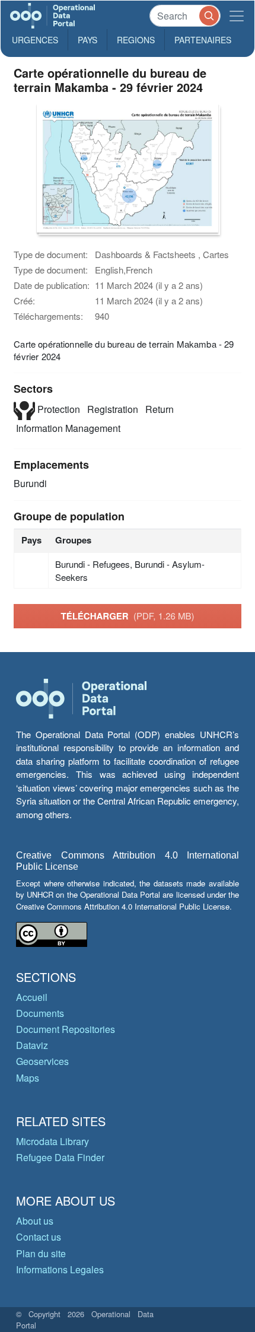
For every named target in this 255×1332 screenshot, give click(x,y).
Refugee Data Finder (60, 1157)
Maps (27, 1078)
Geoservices (42, 1061)
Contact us (38, 1237)
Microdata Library (52, 1141)
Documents (40, 1013)
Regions (136, 40)
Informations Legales (60, 1269)
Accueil (31, 997)
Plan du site (41, 1253)
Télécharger (127, 615)
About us (34, 1221)
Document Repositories (65, 1029)
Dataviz (32, 1045)
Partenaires (202, 40)
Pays (87, 40)
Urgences (35, 40)
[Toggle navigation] (237, 15)
